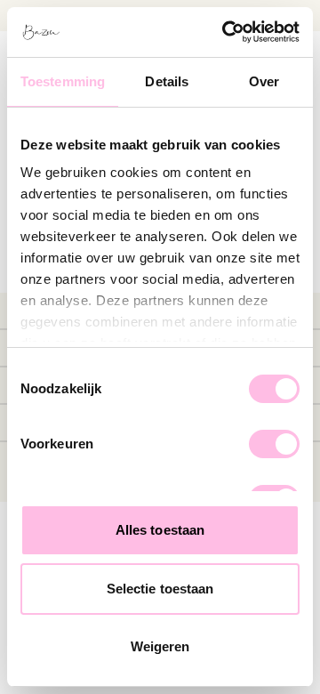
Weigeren (160, 646)
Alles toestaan (160, 529)
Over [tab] (264, 81)
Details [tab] (166, 81)
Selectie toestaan (160, 588)
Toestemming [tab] (62, 81)
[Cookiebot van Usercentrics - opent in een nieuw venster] (226, 32)
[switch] (274, 444)
